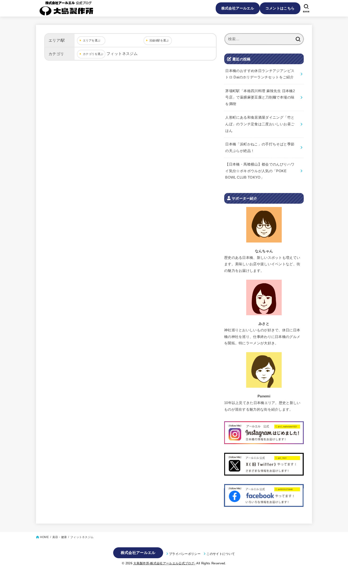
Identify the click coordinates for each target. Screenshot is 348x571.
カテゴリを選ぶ (93, 54)
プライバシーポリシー (185, 554)
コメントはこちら (279, 8)
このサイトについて (220, 554)
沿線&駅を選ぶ (159, 40)
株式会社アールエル (237, 8)
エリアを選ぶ (91, 40)
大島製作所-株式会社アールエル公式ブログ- (164, 563)
